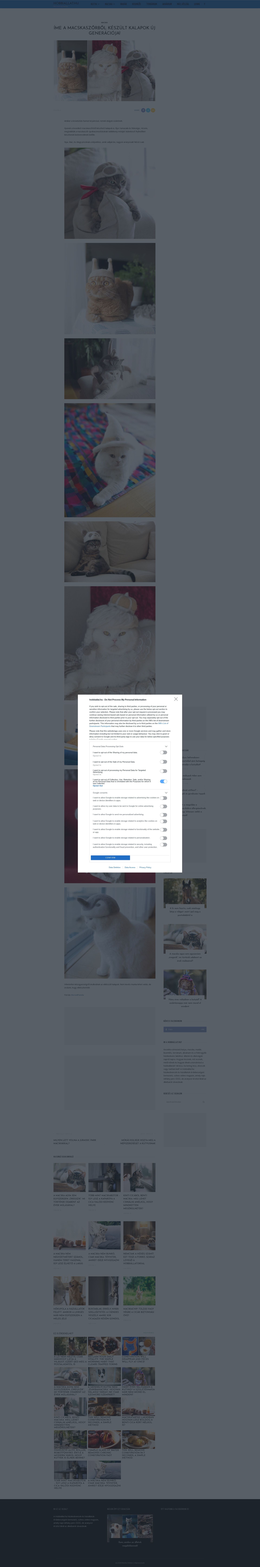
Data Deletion (115, 867)
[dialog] (130, 784)
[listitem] (130, 746)
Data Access (130, 867)
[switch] (163, 752)
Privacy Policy (145, 867)
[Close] (176, 699)
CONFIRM (110, 858)
